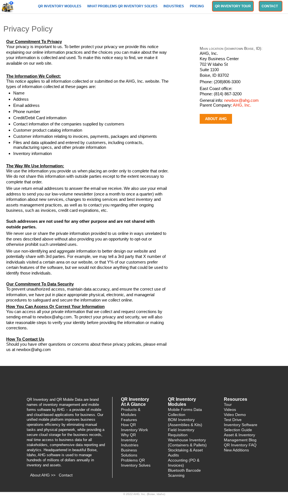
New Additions (236, 450)
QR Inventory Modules (60, 6)
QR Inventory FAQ (240, 445)
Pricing (197, 6)
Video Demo (235, 414)
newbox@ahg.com (241, 100)
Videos (230, 409)
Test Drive (233, 419)
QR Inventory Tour (233, 6)
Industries (174, 6)
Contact (271, 6)
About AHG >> (42, 475)
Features (129, 419)
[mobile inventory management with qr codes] (8, 6)
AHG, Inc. (242, 105)
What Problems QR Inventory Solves (122, 6)
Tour (228, 404)
